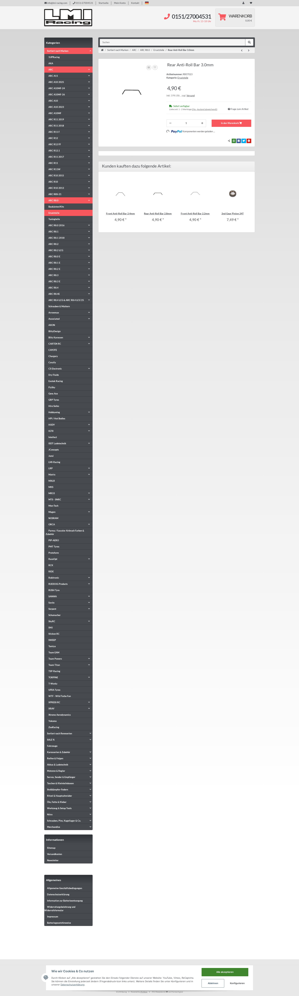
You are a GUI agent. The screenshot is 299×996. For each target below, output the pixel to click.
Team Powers (55, 658)
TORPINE (53, 677)
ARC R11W (54, 169)
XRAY (51, 708)
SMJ (50, 627)
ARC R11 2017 (56, 156)
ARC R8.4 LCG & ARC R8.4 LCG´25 (66, 300)
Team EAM (53, 652)
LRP (50, 468)
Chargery (53, 356)
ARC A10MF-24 (56, 88)
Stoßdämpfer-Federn (57, 789)
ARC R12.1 (54, 150)
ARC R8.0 (53, 200)
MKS (50, 487)
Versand (191, 95)
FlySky (51, 387)
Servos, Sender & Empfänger (61, 777)
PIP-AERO (53, 540)
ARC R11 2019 (56, 119)
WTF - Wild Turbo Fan (59, 696)
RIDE (51, 571)
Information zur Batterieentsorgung (65, 900)
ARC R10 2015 (56, 175)
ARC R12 (53, 138)
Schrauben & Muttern (59, 306)
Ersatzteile (183, 77)
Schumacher (54, 615)
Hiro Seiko (53, 406)
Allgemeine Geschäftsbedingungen (64, 888)
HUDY (51, 424)
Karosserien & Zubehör (58, 752)
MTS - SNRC (54, 499)
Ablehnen (213, 983)
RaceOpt (52, 559)
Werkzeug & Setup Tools (59, 808)
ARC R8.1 (53, 231)
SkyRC (51, 621)
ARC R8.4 (53, 287)
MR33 (51, 493)
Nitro (49, 814)
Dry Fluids (53, 374)
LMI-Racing (54, 462)
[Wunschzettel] (251, 3)
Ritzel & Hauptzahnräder (59, 795)
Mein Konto (120, 3)
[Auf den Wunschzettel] (155, 67)
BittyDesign (54, 331)
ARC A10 (53, 100)
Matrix (51, 474)
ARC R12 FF (54, 144)
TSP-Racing (54, 671)
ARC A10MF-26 (56, 94)
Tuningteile (54, 219)
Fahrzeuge (52, 746)
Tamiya (52, 646)
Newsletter (52, 860)
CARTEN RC (54, 343)
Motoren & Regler (56, 770)
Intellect (52, 437)
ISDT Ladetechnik (57, 443)
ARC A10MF (54, 113)
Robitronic (53, 577)
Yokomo (52, 721)
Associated (54, 318)
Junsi (51, 455)
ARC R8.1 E (54, 262)
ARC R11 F (54, 131)
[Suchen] (249, 42)
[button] (147, 3)
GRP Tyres (53, 399)
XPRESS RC (54, 702)
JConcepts (53, 449)
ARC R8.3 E (54, 281)
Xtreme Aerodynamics (59, 714)
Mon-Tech (53, 505)
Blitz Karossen (55, 337)
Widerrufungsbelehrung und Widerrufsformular (59, 908)
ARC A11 (53, 75)
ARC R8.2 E (54, 269)
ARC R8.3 (53, 275)
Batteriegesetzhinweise (59, 922)
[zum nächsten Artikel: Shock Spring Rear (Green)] (248, 50)
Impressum (52, 916)
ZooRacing (53, 727)
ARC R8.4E (54, 293)
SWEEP (52, 640)
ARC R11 (53, 163)
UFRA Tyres (54, 689)
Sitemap (51, 847)
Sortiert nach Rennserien (59, 733)
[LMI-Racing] (68, 17)
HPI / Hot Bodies (56, 418)
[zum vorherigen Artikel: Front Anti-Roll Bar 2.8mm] (241, 50)
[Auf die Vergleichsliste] (148, 67)
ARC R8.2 (53, 244)
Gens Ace (53, 393)
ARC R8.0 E (54, 256)
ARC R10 (53, 181)
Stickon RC (54, 633)
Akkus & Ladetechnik (57, 764)
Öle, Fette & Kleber (56, 802)
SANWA (52, 596)
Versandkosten (54, 854)
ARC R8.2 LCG (55, 250)
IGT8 (50, 431)
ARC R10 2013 (56, 188)
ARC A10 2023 (56, 107)
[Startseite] (102, 50)
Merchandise (53, 827)
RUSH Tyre (54, 590)
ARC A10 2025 (56, 82)
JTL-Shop (144, 992)
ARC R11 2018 (56, 125)
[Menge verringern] (170, 123)
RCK (50, 565)
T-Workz (52, 683)
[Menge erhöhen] (202, 123)
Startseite (103, 3)
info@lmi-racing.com (57, 3)
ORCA (51, 524)
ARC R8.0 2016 (56, 225)
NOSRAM (53, 518)
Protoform (53, 552)
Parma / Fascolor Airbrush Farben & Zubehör (65, 532)
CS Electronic (55, 368)
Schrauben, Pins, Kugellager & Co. (64, 820)
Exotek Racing (55, 381)
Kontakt (135, 3)
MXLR (51, 480)
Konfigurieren (237, 983)
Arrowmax (53, 312)
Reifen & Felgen (55, 758)
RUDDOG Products (58, 584)
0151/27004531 (84, 3)
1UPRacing (54, 57)
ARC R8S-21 (54, 194)
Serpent (52, 608)
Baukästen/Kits (56, 206)
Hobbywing (54, 412)
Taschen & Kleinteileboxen (60, 783)
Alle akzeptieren (225, 972)
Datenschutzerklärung (58, 894)
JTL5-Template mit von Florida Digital (167, 992)
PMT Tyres (53, 546)
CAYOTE (52, 350)
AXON (51, 325)
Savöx (51, 602)
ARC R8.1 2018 (56, 237)
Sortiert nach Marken (57, 50)
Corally (52, 362)
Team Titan (54, 665)
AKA (50, 63)
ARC (50, 69)
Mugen (51, 512)
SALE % (51, 739)
